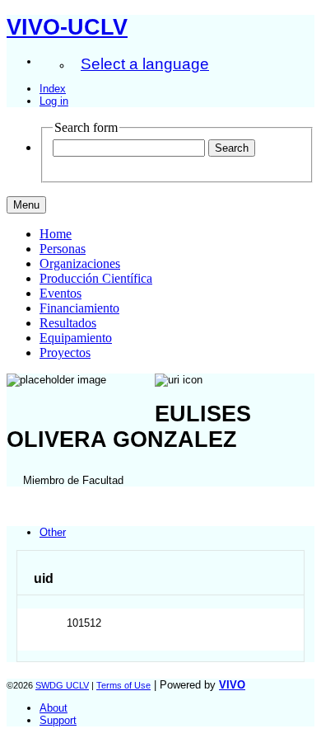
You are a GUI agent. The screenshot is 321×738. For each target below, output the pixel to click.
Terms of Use (123, 685)
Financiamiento (79, 308)
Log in (54, 101)
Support (58, 720)
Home (56, 234)
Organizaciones (80, 263)
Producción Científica (96, 278)
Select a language (145, 64)
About (53, 708)
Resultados (68, 323)
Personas (63, 249)
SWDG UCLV (62, 685)
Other (53, 532)
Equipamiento (76, 338)
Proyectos (65, 352)
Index (53, 88)
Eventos (60, 293)
